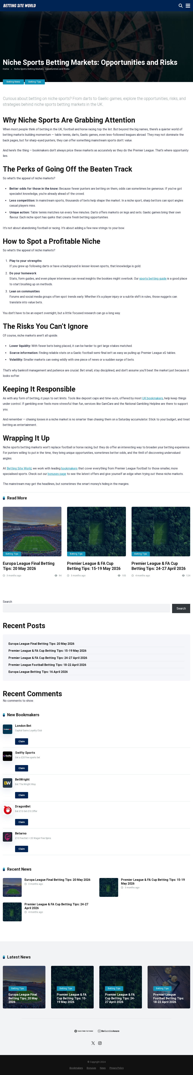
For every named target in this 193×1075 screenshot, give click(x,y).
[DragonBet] (7, 813)
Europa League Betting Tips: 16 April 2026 (38, 672)
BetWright (22, 779)
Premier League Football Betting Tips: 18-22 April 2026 (47, 665)
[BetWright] (7, 786)
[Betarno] (7, 840)
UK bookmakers (152, 398)
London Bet (23, 726)
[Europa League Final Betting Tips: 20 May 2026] (32, 531)
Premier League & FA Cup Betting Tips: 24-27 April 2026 (159, 566)
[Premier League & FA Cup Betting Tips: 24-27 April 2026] (161, 531)
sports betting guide (152, 278)
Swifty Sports (25, 752)
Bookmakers (76, 1068)
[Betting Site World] (19, 5)
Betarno (21, 833)
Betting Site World (19, 468)
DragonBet (23, 806)
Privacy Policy (117, 1068)
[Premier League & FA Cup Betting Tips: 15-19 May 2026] (96, 531)
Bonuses (91, 1068)
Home (6, 69)
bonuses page (57, 474)
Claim (21, 741)
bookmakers (69, 468)
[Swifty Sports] (7, 760)
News (103, 1068)
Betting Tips (34, 82)
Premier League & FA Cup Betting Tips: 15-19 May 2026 (94, 566)
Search (7, 601)
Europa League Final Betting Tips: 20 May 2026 (28, 566)
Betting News (13, 82)
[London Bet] (7, 733)
